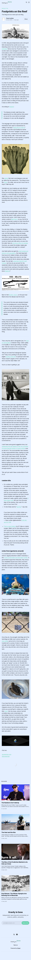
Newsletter (5, 8)
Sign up (16, 945)
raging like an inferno (19, 127)
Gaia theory (14, 219)
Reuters (11, 106)
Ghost (18, 948)
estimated (4, 49)
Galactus (7, 271)
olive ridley (5, 641)
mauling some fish (11, 356)
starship (19, 507)
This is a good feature (10, 526)
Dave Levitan (10, 18)
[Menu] (29, 2)
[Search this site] (26, 2)
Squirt (6, 711)
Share (26, 19)
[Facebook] (17, 934)
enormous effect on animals (20, 243)
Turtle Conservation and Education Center (16, 557)
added (6, 178)
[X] (14, 934)
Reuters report (13, 295)
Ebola (5, 182)
